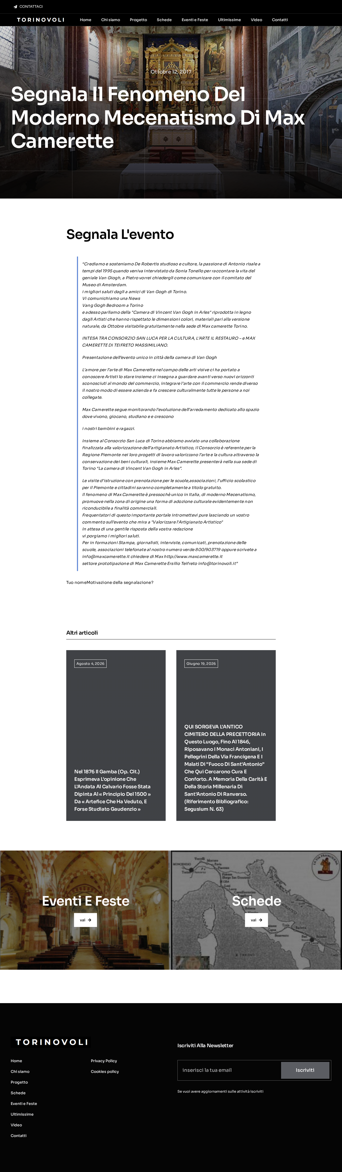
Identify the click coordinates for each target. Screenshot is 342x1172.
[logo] (40, 18)
